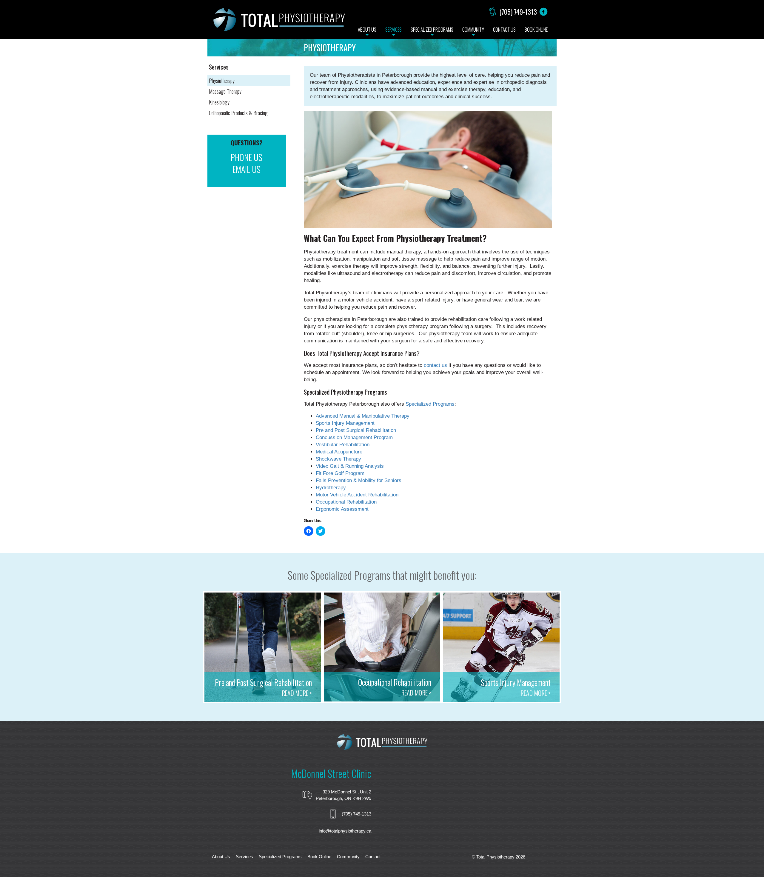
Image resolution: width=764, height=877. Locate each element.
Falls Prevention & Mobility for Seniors (358, 480)
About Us (221, 856)
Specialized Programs (430, 404)
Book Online (319, 856)
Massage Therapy (225, 91)
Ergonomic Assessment (342, 509)
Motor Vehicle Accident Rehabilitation (357, 495)
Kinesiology (219, 102)
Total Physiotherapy (279, 22)
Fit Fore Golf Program (340, 473)
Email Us (246, 169)
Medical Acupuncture (339, 452)
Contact (373, 856)
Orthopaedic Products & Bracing (238, 113)
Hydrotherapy (331, 487)
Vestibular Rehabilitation (342, 444)
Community (348, 856)
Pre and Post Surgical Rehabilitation (356, 430)
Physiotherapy (222, 80)
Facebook (543, 11)
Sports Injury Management (345, 423)
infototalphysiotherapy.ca (345, 830)
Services (244, 856)
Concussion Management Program (354, 437)
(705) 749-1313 (518, 11)
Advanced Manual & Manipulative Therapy (362, 416)
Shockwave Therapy (338, 459)
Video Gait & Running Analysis (350, 466)
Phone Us (246, 157)
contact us (435, 365)
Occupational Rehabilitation (346, 502)
